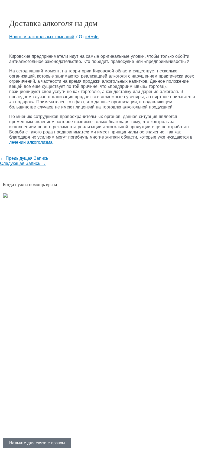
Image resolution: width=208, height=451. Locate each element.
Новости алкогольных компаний (41, 36)
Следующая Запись (23, 163)
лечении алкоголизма (31, 142)
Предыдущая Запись (24, 158)
